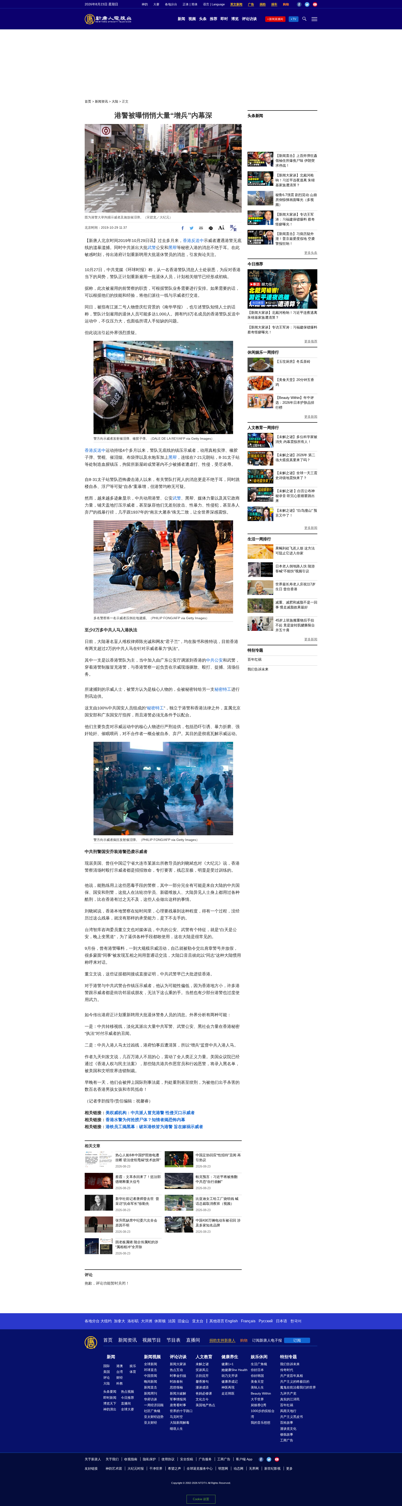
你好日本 (257, 1370)
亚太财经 (150, 1422)
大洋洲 (146, 1321)
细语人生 (176, 1428)
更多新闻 (310, 416)
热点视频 (127, 1391)
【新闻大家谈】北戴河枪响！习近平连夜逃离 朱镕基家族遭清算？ (295, 180)
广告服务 (205, 1459)
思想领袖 (176, 1387)
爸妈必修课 (204, 1393)
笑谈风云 (202, 1370)
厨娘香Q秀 (258, 1405)
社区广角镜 (152, 1411)
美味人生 (257, 1387)
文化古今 (202, 1399)
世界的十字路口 (181, 1411)
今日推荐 (255, 264)
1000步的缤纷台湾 (263, 1414)
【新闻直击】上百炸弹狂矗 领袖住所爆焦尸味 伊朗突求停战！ (296, 160)
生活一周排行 (259, 539)
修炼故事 (286, 1434)
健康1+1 (227, 1364)
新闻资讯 (101, 101)
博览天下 (109, 1403)
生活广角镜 (259, 1364)
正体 (186, 4)
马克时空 (176, 1417)
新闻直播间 (276, 19)
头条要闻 (109, 1391)
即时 (224, 19)
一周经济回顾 (154, 1405)
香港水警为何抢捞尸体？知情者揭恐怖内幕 (145, 1119)
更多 (289, 1468)
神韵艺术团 (114, 1468)
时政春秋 (176, 1381)
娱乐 (133, 1366)
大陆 (115, 101)
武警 (151, 247)
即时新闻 (109, 1397)
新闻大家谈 (178, 1364)
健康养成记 (229, 1381)
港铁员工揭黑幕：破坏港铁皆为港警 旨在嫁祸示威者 (154, 1126)
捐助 (263, 4)
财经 (119, 1377)
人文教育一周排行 (263, 427)
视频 (192, 19)
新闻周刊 (150, 1393)
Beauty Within (261, 1393)
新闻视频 (152, 1356)
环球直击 (150, 1370)
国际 (106, 1366)
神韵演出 (109, 1409)
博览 (235, 19)
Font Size (221, 227)
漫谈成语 (202, 1387)
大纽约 (106, 1321)
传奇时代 (286, 1370)
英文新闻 (236, 4)
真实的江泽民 (290, 1399)
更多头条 (310, 253)
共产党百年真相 (291, 1376)
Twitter (307, 4)
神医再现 (227, 1387)
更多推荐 (310, 341)
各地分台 (171, 4)
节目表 (174, 1340)
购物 (286, 4)
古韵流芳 (202, 1376)
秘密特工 (222, 689)
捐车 (274, 4)
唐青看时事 (178, 1405)
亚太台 (197, 1321)
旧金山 (183, 1321)
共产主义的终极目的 (294, 1381)
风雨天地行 (288, 1411)
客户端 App (244, 1459)
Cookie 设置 (201, 1499)
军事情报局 (178, 1399)
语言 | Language (214, 4)
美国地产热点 (205, 1405)
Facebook (299, 4)
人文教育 (204, 1356)
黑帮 (172, 247)
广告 (251, 4)
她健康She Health (234, 1370)
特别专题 (255, 650)
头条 (203, 19)
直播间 (193, 1340)
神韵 (145, 4)
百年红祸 (254, 659)
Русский (266, 1321)
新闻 (181, 19)
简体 (194, 4)
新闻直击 (150, 1387)
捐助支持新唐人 (222, 1340)
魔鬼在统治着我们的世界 (298, 1387)
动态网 (238, 1468)
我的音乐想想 (260, 1422)
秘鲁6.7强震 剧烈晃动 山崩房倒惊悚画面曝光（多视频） (296, 200)
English (231, 1321)
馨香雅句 (202, 1381)
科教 (119, 1383)
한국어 (296, 1321)
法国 (171, 1321)
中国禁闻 (150, 1376)
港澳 (119, 1366)
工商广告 (286, 1440)
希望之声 (174, 1468)
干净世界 (155, 1468)
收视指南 (130, 1459)
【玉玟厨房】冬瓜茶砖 (292, 361)
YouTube (315, 4)
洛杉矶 (133, 1321)
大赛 (156, 4)
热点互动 (176, 1370)
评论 (106, 1377)
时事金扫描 (178, 1376)
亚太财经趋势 (154, 1417)
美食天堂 (257, 1381)
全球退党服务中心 (200, 1468)
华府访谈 (150, 1399)
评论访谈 (249, 19)
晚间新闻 (150, 1381)
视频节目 (151, 1340)
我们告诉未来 (258, 669)
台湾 (119, 1372)
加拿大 (119, 1321)
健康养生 (229, 1356)
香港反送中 (193, 240)
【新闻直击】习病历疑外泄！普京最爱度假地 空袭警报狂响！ (295, 238)
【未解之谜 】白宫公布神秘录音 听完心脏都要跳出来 (295, 496)
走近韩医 (227, 1393)
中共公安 (214, 660)
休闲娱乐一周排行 (263, 352)
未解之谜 (202, 1364)
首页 (88, 101)
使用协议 (167, 1459)
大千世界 (257, 1399)
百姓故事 (286, 1422)
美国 (106, 1372)
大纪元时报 (135, 1468)
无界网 (254, 1468)
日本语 (281, 1321)
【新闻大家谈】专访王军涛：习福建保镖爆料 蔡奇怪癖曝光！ (295, 219)
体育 (133, 1372)
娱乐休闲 (259, 1356)
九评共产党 (288, 1393)
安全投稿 (186, 1459)
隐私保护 (149, 1459)
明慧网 (223, 1468)
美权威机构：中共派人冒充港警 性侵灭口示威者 (150, 1112)
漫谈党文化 (288, 1428)
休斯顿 (160, 1321)
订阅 (297, 1340)
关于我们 (112, 1459)
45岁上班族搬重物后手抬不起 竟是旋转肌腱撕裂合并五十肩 (295, 625)
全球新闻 (150, 1364)
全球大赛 (127, 1409)
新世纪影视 (272, 1468)
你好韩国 (257, 1376)
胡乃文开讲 (229, 1376)
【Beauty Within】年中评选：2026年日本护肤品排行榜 (294, 402)
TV (294, 19)
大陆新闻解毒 (179, 1422)
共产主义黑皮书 (291, 1417)
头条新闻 (255, 116)
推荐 (213, 19)
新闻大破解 (178, 1393)
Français (248, 1321)
